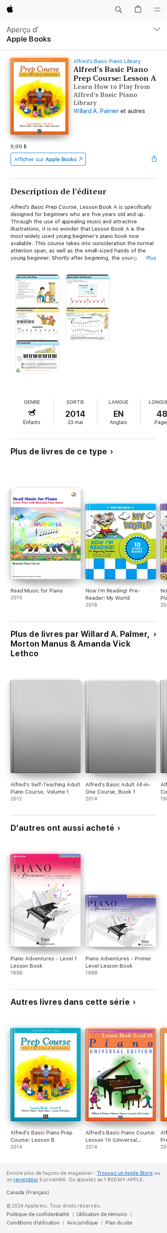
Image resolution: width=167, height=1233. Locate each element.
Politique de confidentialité (37, 1214)
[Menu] (157, 9)
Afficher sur (45, 159)
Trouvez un (125, 1173)
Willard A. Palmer (96, 111)
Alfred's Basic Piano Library (107, 61)
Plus (151, 258)
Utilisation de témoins (102, 1214)
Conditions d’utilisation (33, 1223)
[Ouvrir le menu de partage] (154, 159)
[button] (118, 9)
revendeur (26, 1180)
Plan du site (119, 1223)
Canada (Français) (27, 1192)
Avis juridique (82, 1223)
